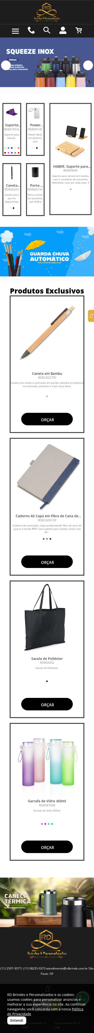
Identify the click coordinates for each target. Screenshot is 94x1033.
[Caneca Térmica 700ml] (47, 902)
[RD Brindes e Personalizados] (47, 12)
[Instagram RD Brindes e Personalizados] (91, 316)
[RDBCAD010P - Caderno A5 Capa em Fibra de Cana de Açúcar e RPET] (47, 475)
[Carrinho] (78, 30)
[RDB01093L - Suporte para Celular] (11, 112)
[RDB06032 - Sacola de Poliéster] (47, 617)
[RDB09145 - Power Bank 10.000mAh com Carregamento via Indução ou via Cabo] (35, 112)
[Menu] (15, 31)
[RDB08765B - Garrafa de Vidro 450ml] (47, 760)
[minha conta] (62, 30)
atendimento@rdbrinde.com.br (67, 968)
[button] (6, 65)
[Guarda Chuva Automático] (47, 251)
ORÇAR (47, 419)
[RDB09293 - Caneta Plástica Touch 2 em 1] (11, 172)
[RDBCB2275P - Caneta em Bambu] (47, 332)
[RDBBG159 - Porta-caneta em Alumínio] (35, 172)
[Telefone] (31, 30)
